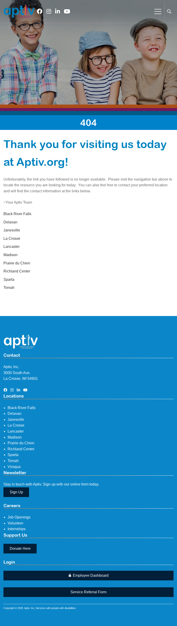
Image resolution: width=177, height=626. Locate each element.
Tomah (9, 288)
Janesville (11, 230)
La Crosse (11, 238)
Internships (17, 529)
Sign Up (16, 492)
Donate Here (20, 548)
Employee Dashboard (90, 575)
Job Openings (19, 517)
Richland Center (16, 271)
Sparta (8, 279)
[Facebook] (39, 11)
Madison (10, 255)
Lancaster (11, 247)
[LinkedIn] (57, 11)
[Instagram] (48, 11)
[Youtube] (67, 11)
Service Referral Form (88, 592)
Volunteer (15, 523)
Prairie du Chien (16, 263)
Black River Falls (17, 214)
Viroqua (14, 467)
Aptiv (27, 608)
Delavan (10, 222)
